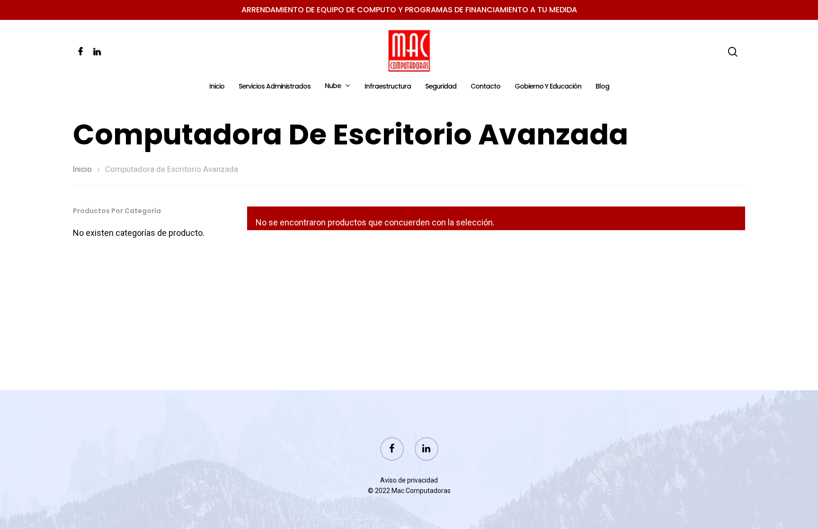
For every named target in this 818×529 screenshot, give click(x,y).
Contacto (485, 86)
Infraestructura (388, 86)
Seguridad (440, 86)
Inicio (216, 86)
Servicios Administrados (275, 86)
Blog (602, 86)
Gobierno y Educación (548, 86)
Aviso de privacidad (409, 480)
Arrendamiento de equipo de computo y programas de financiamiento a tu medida (409, 9)
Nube (333, 86)
